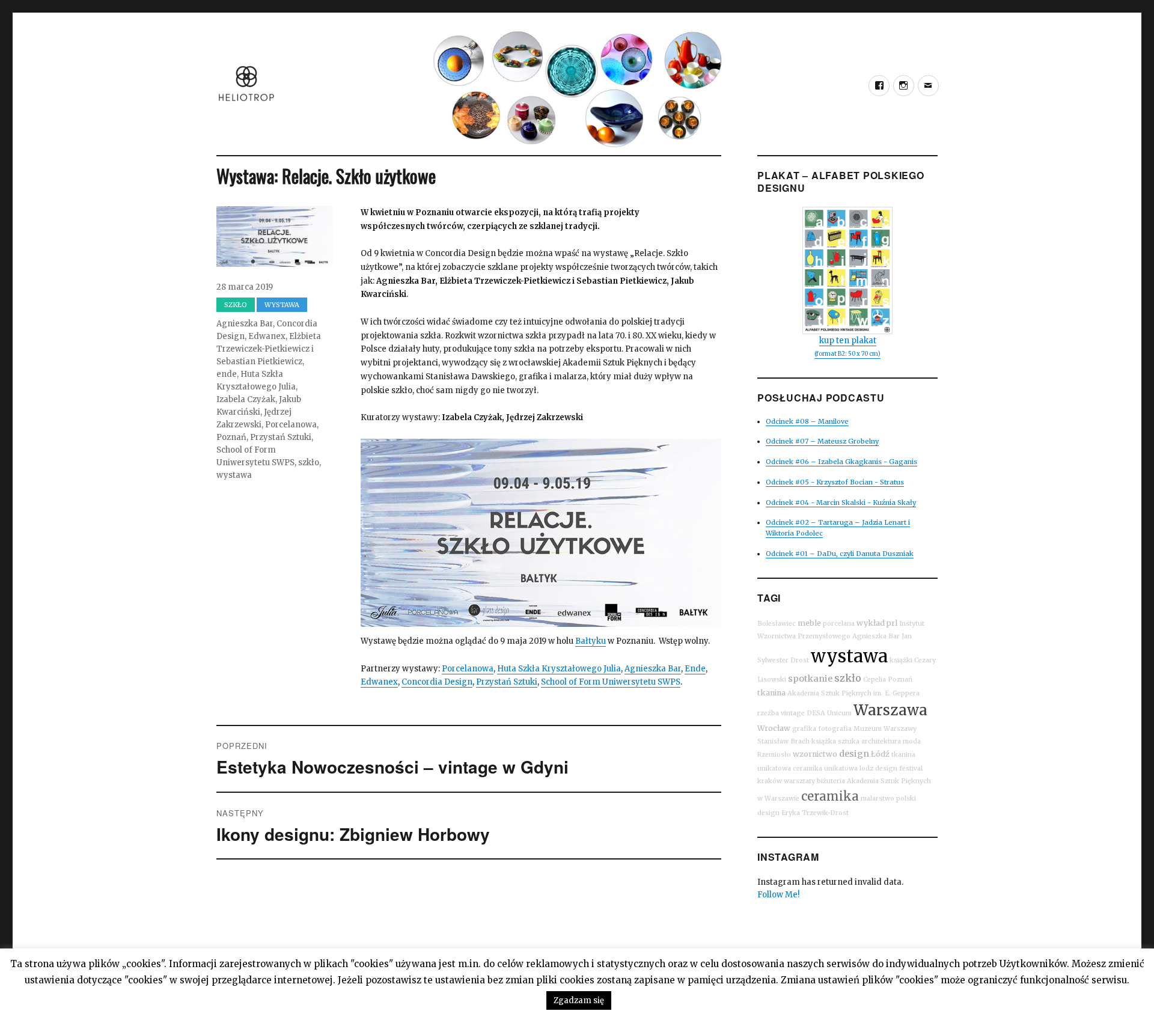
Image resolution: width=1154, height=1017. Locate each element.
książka (823, 741)
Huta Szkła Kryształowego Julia (559, 669)
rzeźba (768, 713)
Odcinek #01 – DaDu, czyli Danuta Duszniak (840, 553)
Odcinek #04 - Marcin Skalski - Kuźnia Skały (841, 502)
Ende (695, 669)
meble (809, 623)
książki (901, 660)
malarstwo (877, 798)
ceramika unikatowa (825, 768)
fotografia (835, 729)
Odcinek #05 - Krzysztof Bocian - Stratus (835, 482)
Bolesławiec (776, 624)
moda (912, 741)
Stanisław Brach (783, 741)
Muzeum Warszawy (885, 729)
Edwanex (379, 682)
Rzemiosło (774, 755)
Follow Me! (778, 895)
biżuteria (831, 781)
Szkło (235, 305)
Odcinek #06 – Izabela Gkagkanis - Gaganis (841, 461)
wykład (870, 623)
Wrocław (773, 728)
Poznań (231, 437)
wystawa (234, 475)
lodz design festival (891, 768)
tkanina (771, 692)
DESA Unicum (829, 713)
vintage (793, 713)
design (854, 753)
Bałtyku (590, 641)
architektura (881, 741)
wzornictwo (815, 754)
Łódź (880, 754)
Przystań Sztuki (506, 682)
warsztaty (799, 781)
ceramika (830, 796)
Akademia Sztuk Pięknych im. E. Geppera (853, 693)
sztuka (848, 741)
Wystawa (281, 305)
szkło (308, 462)
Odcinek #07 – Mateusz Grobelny (822, 441)
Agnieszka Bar (652, 669)
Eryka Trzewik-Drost (815, 813)
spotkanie (810, 678)
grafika (804, 729)
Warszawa (890, 710)
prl (892, 623)
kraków (769, 781)
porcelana (839, 624)
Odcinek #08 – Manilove (807, 421)
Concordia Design (436, 682)
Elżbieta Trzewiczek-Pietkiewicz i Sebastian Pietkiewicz (268, 349)
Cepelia (874, 679)
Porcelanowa (467, 669)
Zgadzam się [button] (579, 1000)
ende (226, 374)
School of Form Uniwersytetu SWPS (610, 682)
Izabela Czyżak (245, 399)
